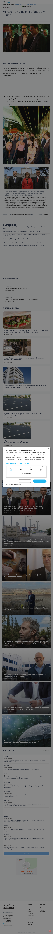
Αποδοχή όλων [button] (39, 481)
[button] (26, 463)
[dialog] (26, 467)
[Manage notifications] (50, 931)
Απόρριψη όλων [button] (24, 481)
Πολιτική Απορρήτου (14, 461)
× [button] (48, 448)
